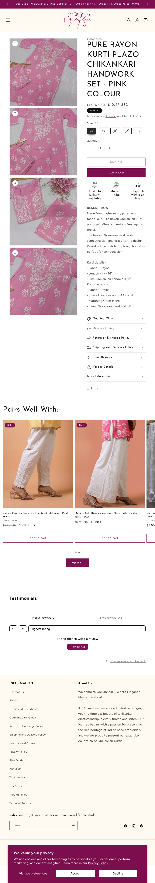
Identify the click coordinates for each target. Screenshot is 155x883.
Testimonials (17, 777)
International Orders (22, 743)
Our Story (15, 786)
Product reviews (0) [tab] (43, 617)
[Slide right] (86, 552)
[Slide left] (69, 552)
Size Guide (16, 760)
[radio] (91, 131)
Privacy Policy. (98, 863)
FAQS (13, 700)
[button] (8, 20)
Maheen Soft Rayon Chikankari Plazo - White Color (106, 513)
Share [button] (94, 388)
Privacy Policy (18, 752)
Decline (118, 873)
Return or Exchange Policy (26, 726)
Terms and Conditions (23, 709)
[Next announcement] (147, 4)
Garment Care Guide (22, 717)
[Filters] (23, 628)
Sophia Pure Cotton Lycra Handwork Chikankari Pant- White (36, 515)
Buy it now (116, 173)
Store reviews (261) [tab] (111, 617)
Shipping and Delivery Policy (27, 734)
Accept (76, 873)
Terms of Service (20, 803)
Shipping (110, 116)
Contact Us (16, 692)
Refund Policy (18, 794)
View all (77, 563)
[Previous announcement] (7, 4)
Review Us (78, 647)
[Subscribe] (73, 825)
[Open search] (13, 628)
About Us (15, 769)
